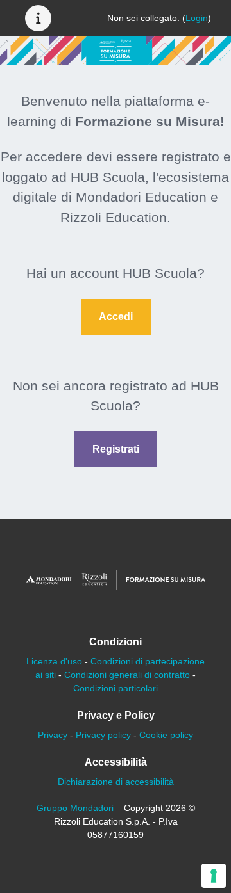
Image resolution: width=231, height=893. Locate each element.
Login (196, 18)
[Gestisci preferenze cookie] (213, 876)
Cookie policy (166, 735)
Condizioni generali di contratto (127, 675)
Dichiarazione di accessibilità (116, 781)
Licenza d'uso (54, 661)
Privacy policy (103, 735)
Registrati (115, 449)
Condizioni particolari (115, 688)
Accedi (116, 316)
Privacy (52, 735)
